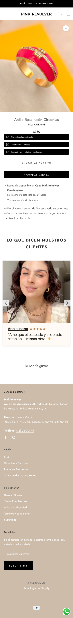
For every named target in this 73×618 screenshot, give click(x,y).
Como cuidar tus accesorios (20, 475)
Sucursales (10, 520)
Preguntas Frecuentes (16, 469)
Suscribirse (18, 565)
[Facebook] (5, 437)
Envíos (7, 457)
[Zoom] (66, 28)
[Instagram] (13, 437)
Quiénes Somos (13, 495)
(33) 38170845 (25, 431)
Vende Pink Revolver (16, 501)
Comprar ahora (36, 175)
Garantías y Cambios (16, 463)
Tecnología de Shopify (36, 588)
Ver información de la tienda (22, 200)
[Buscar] (62, 13)
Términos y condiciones (17, 514)
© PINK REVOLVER (36, 583)
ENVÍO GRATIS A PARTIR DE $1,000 (36, 3)
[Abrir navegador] (4, 13)
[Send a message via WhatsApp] (66, 611)
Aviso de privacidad (15, 507)
